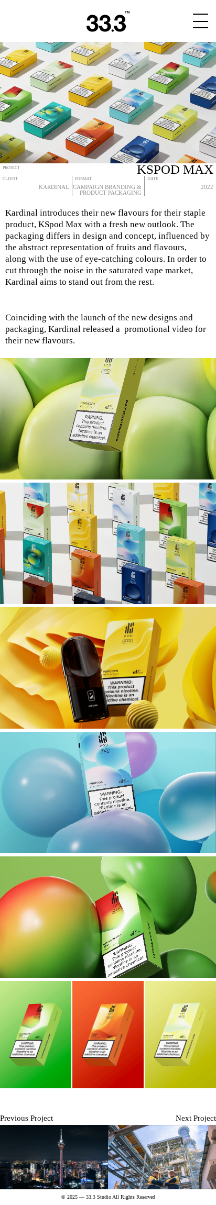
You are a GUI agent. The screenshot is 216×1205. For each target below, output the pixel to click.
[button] (17, 667)
